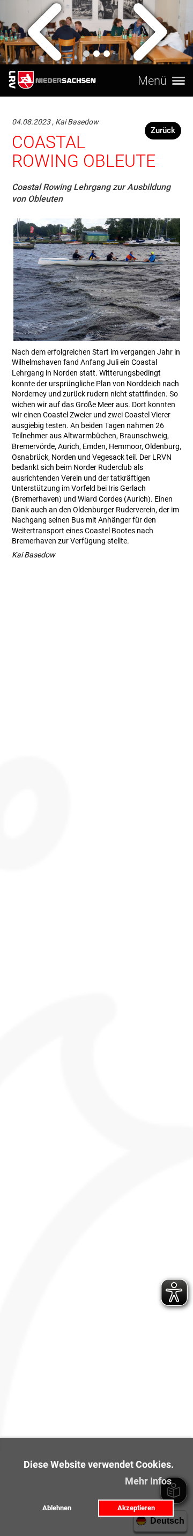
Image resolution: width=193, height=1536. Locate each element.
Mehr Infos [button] (148, 1481)
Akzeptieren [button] (136, 1508)
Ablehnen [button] (56, 1508)
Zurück (163, 130)
